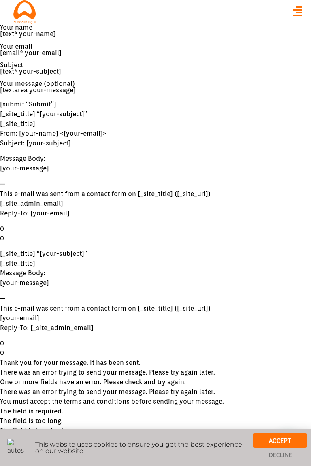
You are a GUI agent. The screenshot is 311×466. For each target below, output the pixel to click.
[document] (155, 233)
